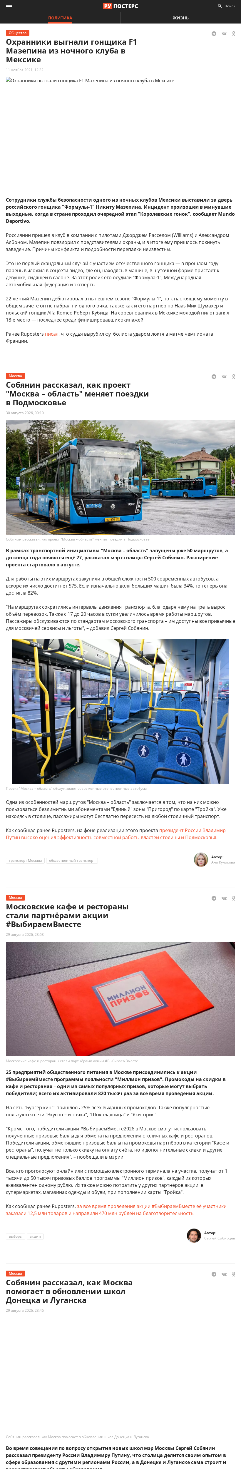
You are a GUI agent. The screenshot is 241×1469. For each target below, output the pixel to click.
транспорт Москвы (25, 860)
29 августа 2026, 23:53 (25, 934)
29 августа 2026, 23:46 (25, 1310)
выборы (15, 1236)
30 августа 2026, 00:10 (25, 412)
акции (35, 1236)
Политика (60, 18)
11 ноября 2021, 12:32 (24, 69)
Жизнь (181, 18)
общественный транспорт (72, 860)
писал (51, 334)
